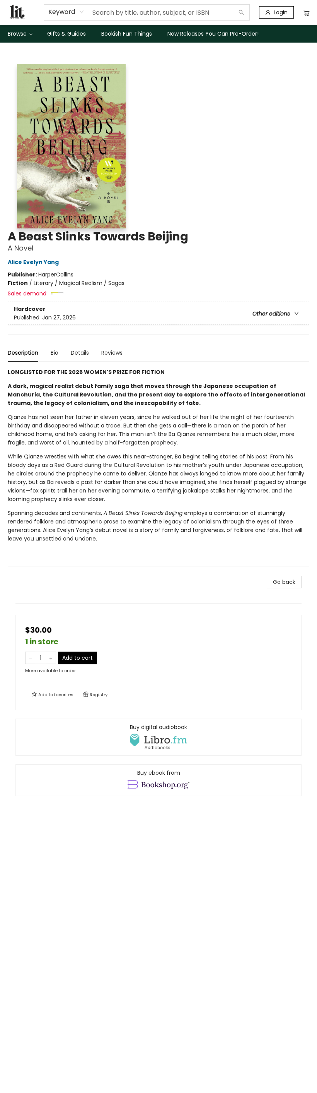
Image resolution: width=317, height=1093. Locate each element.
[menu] (158, 34)
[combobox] (66, 12)
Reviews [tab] (112, 353)
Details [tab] (80, 353)
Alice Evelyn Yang (33, 262)
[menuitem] (19, 34)
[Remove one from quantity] (30, 658)
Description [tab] (23, 353)
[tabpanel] (158, 467)
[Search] (241, 12)
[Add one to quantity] (51, 658)
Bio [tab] (54, 353)
